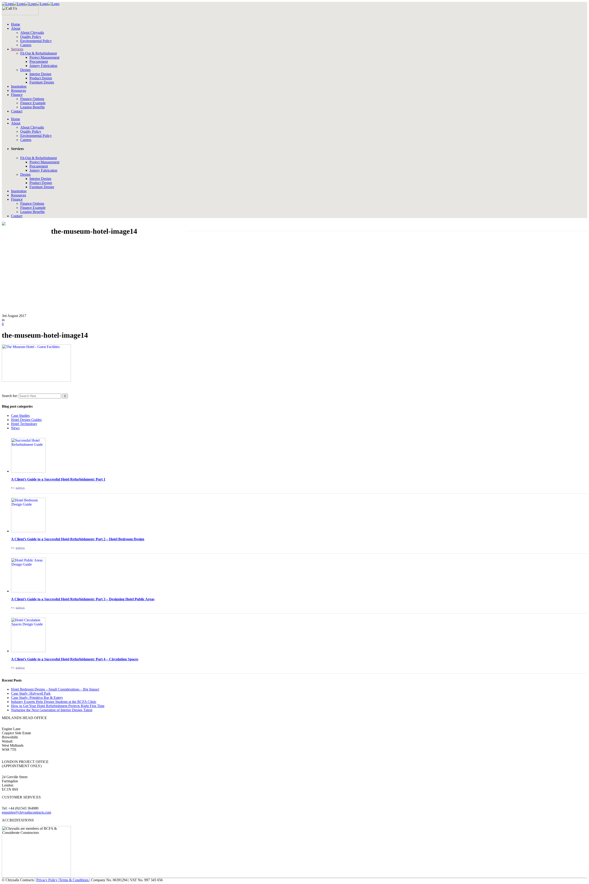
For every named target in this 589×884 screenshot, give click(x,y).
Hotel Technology (24, 424)
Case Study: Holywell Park (31, 693)
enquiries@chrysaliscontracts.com (26, 812)
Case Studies (20, 416)
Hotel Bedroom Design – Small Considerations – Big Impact (55, 689)
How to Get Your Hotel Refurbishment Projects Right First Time (57, 706)
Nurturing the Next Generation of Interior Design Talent (51, 710)
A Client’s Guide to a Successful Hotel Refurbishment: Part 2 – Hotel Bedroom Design (77, 539)
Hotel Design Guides (26, 420)
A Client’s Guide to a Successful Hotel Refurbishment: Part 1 (58, 479)
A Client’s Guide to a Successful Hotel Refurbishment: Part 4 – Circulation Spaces (74, 659)
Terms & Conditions (74, 880)
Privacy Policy (47, 880)
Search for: (10, 396)
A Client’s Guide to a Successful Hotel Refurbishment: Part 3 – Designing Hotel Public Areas (82, 599)
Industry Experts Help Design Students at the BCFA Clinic (53, 702)
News (15, 428)
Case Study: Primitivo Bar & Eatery (37, 698)
